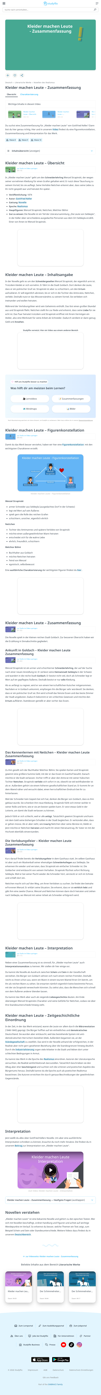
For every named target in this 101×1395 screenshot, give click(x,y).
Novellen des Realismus (44, 82)
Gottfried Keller (24, 198)
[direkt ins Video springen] (50, 472)
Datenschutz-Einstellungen (81, 1370)
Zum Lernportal (26, 1325)
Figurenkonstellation (73, 444)
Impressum (33, 1370)
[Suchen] (95, 9)
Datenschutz (58, 1370)
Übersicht (11, 94)
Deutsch (8, 82)
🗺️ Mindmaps (30, 408)
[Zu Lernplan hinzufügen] (7, 75)
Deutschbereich (23, 1234)
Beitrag (19, 1145)
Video (55, 129)
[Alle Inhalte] (4, 3)
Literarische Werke (23, 82)
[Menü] (97, 3)
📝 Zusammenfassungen (71, 398)
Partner (87, 1336)
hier (79, 570)
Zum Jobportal (80, 1325)
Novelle (22, 202)
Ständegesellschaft (15, 1041)
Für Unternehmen (66, 1336)
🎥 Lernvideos (30, 398)
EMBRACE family (55, 1384)
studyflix (53, 3)
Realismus (22, 206)
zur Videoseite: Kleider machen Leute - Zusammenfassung (52, 1256)
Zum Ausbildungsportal (53, 1325)
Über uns (19, 1336)
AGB (45, 1370)
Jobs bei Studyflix (40, 1336)
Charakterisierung (29, 94)
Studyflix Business (31, 1344)
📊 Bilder (71, 408)
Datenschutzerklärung (86, 420)
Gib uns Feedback (50, 1377)
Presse (52, 1344)
